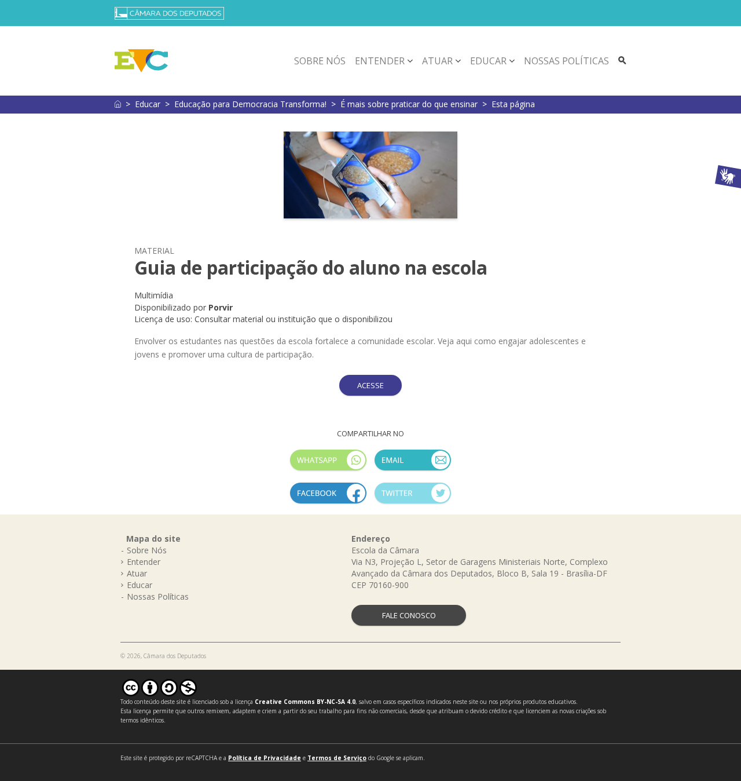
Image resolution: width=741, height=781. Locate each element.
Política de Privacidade (264, 758)
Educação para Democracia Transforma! (250, 104)
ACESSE (370, 385)
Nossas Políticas (566, 60)
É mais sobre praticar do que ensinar (409, 104)
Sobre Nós (320, 60)
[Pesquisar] (622, 61)
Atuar (437, 60)
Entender (380, 60)
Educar (488, 60)
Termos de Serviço (336, 758)
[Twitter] (412, 497)
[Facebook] (328, 497)
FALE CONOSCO (409, 615)
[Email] (412, 464)
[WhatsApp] (328, 464)
